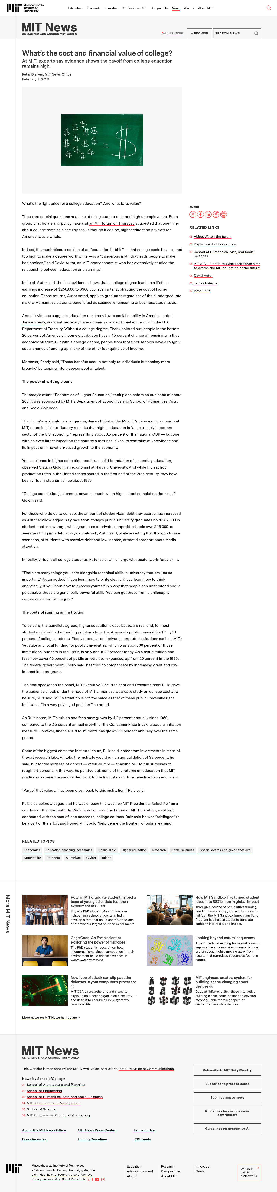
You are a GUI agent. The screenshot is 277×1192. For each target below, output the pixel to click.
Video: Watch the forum (212, 237)
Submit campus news (227, 1097)
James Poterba (205, 283)
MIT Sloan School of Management (54, 1103)
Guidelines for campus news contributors (227, 1113)
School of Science (41, 1109)
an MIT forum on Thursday (112, 223)
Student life (32, 858)
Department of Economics (215, 244)
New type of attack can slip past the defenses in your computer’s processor (103, 979)
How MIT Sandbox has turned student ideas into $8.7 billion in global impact (227, 899)
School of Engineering (44, 1091)
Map (42, 1174)
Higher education (134, 850)
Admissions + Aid (134, 8)
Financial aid (107, 850)
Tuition (106, 858)
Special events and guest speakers (225, 850)
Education (75, 8)
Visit (35, 1174)
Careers (74, 1174)
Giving (91, 858)
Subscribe (175, 33)
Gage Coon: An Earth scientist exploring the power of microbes (98, 940)
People (62, 1174)
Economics (32, 850)
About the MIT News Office (44, 1130)
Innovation (111, 8)
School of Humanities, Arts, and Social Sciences (65, 1097)
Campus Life (159, 8)
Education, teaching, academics (69, 850)
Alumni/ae (73, 858)
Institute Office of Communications (146, 1069)
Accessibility (51, 1179)
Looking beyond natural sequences (225, 938)
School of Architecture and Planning (56, 1084)
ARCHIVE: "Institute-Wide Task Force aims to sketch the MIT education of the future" (227, 266)
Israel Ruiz (202, 291)
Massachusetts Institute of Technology (58, 1165)
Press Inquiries (34, 1139)
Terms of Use (144, 1130)
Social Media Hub (73, 1179)
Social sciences (182, 850)
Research (93, 8)
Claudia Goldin (52, 467)
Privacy (36, 1179)
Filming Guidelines (93, 1139)
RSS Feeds (142, 1139)
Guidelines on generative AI (227, 1128)
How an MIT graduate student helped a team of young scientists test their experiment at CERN (103, 901)
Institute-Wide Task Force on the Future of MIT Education (106, 810)
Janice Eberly (33, 322)
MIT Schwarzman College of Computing (58, 1115)
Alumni (189, 8)
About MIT (205, 8)
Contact (86, 1174)
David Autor (203, 276)
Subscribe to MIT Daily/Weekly (227, 1070)
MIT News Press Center (97, 1130)
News (176, 8)
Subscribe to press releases (227, 1084)
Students (53, 858)
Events (51, 1174)
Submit (256, 33)
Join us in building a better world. (249, 1172)
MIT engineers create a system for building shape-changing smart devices (223, 982)
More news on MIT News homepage (49, 1017)
